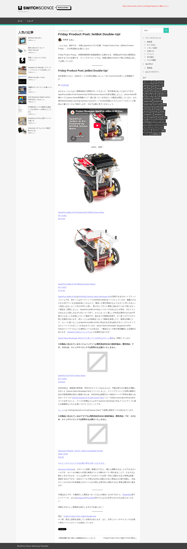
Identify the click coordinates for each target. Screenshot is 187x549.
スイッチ (146, 124)
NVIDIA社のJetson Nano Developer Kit (94, 296)
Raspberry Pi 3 (159, 114)
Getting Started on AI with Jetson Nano (88, 397)
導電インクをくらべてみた (37, 58)
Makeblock (148, 98)
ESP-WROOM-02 (156, 92)
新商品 (81, 31)
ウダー (163, 121)
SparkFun (74, 31)
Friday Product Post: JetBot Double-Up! (80, 516)
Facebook (91, 497)
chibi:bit (147, 92)
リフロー (146, 134)
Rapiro (162, 111)
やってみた (151, 45)
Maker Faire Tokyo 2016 (152, 105)
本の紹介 (150, 57)
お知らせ (150, 51)
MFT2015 (146, 111)
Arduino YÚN (158, 85)
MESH (161, 108)
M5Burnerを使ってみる (36, 77)
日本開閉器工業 (156, 134)
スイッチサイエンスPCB (158, 124)
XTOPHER (65, 85)
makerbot (157, 98)
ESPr (165, 92)
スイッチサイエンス (153, 38)
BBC (149, 89)
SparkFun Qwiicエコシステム (79, 332)
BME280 (159, 89)
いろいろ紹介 (152, 48)
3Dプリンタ (147, 82)
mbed (164, 105)
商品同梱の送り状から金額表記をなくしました (77, 538)
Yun (145, 121)
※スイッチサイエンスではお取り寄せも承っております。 (82, 463)
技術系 (149, 42)
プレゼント (147, 131)
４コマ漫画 (151, 60)
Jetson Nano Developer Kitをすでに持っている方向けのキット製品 (85, 338)
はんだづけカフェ (152, 72)
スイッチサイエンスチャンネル (153, 127)
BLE (153, 89)
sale (145, 118)
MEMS (155, 108)
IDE (145, 95)
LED (157, 95)
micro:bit (154, 111)
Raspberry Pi (148, 114)
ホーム (20, 21)
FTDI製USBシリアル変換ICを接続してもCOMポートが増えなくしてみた (39, 109)
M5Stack (163, 95)
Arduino (160, 82)
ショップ (30, 21)
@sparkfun (127, 494)
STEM (165, 118)
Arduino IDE (148, 85)
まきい (71, 39)
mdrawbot (148, 108)
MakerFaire (158, 101)
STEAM (159, 118)
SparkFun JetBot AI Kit (67, 296)
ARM (145, 89)
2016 (154, 82)
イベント (150, 54)
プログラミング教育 (158, 131)
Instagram (81, 497)
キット (61, 410)
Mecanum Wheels (65, 469)
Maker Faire (148, 101)
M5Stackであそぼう (35, 38)
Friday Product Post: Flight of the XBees (119, 538)
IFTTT (149, 95)
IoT (153, 95)
